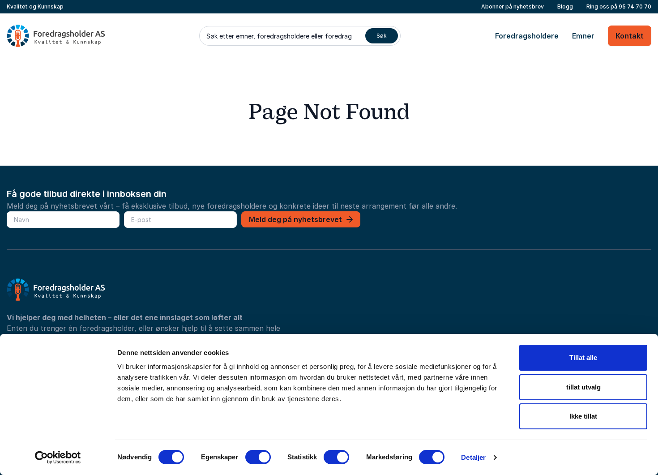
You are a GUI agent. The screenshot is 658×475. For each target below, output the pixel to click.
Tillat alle (583, 357)
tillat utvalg (583, 387)
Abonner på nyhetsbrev (512, 6)
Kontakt (629, 35)
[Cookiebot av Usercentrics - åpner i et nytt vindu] (58, 457)
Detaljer (473, 457)
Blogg (565, 6)
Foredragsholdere (527, 35)
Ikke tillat (583, 416)
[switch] (258, 457)
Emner (583, 35)
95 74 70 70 (635, 6)
